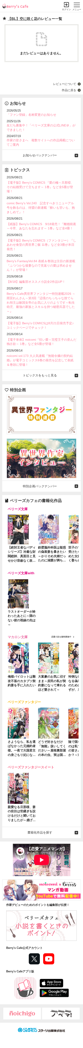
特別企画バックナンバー (40, 486)
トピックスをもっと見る (40, 375)
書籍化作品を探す (39, 832)
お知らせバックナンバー (40, 155)
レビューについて (64, 84)
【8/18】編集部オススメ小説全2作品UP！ (36, 281)
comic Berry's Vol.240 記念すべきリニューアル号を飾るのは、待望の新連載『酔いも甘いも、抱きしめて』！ (41, 207)
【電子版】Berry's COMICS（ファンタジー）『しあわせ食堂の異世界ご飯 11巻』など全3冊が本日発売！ (41, 245)
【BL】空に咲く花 (22, 19)
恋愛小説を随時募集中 (61, 637)
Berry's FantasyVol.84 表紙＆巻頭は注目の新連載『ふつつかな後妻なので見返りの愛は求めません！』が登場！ (41, 265)
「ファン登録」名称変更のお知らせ (31, 114)
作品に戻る (69, 90)
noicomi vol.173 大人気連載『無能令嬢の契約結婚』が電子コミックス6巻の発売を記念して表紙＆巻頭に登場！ (40, 360)
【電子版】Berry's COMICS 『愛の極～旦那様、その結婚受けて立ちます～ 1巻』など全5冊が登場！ (40, 187)
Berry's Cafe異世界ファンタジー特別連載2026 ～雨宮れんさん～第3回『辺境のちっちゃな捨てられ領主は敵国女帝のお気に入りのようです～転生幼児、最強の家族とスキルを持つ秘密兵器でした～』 (41, 302)
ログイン (66, 9)
